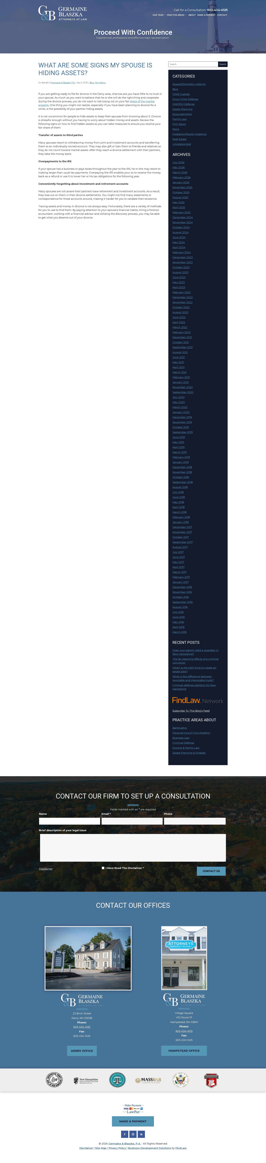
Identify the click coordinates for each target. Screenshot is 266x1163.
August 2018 (180, 487)
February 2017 (181, 577)
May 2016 (178, 622)
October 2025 (180, 192)
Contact (222, 15)
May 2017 (178, 562)
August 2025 (180, 197)
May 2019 (178, 442)
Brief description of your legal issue (62, 830)
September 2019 (182, 432)
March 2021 (179, 372)
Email (106, 813)
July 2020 (178, 397)
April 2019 (178, 447)
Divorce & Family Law (186, 747)
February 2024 (181, 252)
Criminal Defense (183, 742)
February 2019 (181, 457)
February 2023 (181, 292)
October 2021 (180, 342)
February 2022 (181, 332)
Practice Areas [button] (175, 15)
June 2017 (178, 557)
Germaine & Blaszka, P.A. (63, 82)
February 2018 (181, 517)
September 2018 (182, 482)
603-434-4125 (217, 10)
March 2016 (179, 632)
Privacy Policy (117, 1148)
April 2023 (178, 287)
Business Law (180, 737)
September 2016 (182, 602)
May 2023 (178, 282)
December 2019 (182, 417)
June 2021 (178, 357)
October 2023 (181, 267)
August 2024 (180, 232)
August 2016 (180, 607)
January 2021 (180, 382)
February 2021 (181, 377)
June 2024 (179, 237)
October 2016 (180, 597)
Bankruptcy (179, 727)
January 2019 (180, 462)
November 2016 (182, 592)
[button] (263, 1143)
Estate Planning (182, 109)
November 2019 (182, 422)
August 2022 (180, 312)
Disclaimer (46, 868)
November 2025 (182, 187)
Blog (91, 82)
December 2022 (182, 297)
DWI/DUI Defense (183, 104)
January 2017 (180, 582)
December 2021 (182, 337)
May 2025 (178, 202)
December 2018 (182, 467)
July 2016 (178, 612)
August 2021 (180, 352)
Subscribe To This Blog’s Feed (191, 710)
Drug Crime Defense (185, 99)
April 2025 (178, 207)
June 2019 (178, 437)
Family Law (179, 119)
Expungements (182, 114)
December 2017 (182, 527)
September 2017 (182, 542)
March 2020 (179, 407)
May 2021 (178, 362)
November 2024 (182, 222)
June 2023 (179, 277)
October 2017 (180, 537)
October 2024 (181, 227)
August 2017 (180, 547)
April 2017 (178, 567)
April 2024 (178, 247)
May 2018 (178, 502)
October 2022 (181, 307)
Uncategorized (181, 144)
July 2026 (178, 162)
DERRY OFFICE (82, 1051)
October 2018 (180, 477)
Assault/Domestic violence (189, 84)
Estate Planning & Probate (189, 752)
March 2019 (179, 452)
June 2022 (179, 317)
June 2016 (178, 617)
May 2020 (178, 402)
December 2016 (182, 587)
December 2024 (182, 217)
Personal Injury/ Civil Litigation (191, 732)
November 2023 (182, 262)
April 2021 (178, 367)
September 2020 (183, 392)
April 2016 (178, 627)
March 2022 (179, 327)
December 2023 (182, 257)
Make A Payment (206, 15)
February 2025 (181, 212)
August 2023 (180, 272)
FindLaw (181, 1148)
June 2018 (178, 497)
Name (43, 813)
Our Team (158, 15)
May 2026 (178, 167)
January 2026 (180, 182)
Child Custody (181, 94)
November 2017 (182, 532)
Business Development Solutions (149, 1148)
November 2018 (182, 472)
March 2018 (179, 512)
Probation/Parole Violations (189, 134)
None (175, 129)
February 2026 (181, 177)
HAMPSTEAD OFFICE (184, 1050)
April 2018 (178, 507)
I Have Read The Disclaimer (125, 868)
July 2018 (178, 492)
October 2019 (180, 427)
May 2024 (178, 242)
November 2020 (182, 387)
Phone (168, 813)
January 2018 (180, 522)
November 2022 (182, 302)
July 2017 (178, 552)
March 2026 (179, 172)
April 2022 (178, 322)
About (192, 15)
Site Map (100, 1148)
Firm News (100, 82)
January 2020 (181, 412)
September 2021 (182, 347)
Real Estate (179, 139)
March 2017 (179, 572)
